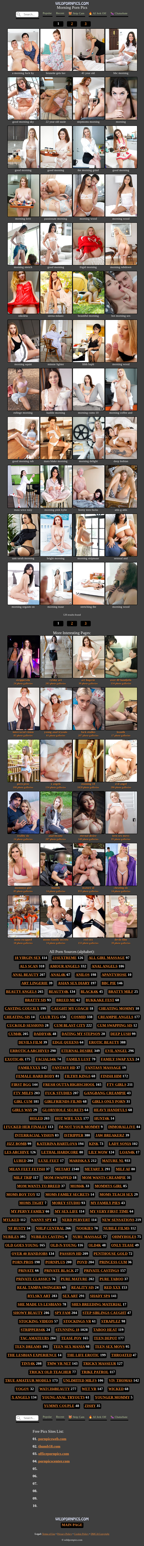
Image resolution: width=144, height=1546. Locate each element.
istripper (73, 1135)
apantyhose (114, 975)
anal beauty (56, 837)
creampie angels (115, 1017)
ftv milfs (23, 1093)
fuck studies (88, 733)
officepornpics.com (53, 1454)
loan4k (120, 733)
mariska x (79, 1161)
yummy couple (59, 1406)
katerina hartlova (57, 1144)
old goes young (21, 1245)
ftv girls (116, 1085)
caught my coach (69, 1008)
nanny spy (41, 1220)
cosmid (78, 1017)
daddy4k (43, 1034)
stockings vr (77, 1321)
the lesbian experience (32, 1355)
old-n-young (63, 1245)
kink (94, 1144)
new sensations (118, 1220)
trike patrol (95, 1372)
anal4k (58, 975)
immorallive (122, 1127)
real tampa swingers (39, 1287)
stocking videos (36, 1321)
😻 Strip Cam (76, 13)
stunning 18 (88, 785)
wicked (116, 1389)
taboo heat (105, 1330)
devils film (120, 941)
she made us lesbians (40, 1304)
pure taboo (111, 1279)
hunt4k (55, 889)
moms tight (31, 1203)
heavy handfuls (110, 1110)
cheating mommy (116, 1008)
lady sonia (120, 1144)
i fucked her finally (25, 1127)
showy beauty (28, 1313)
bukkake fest (100, 1000)
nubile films (116, 1228)
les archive (16, 1152)
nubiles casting (47, 1237)
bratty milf (120, 992)
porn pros (23, 785)
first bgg (21, 1085)
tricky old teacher (50, 1372)
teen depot (105, 1338)
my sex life (66, 1211)
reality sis (23, 837)
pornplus (55, 1262)
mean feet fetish (27, 1169)
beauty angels (21, 992)
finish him (111, 1076)
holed (36, 1118)
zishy (90, 1406)
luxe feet (48, 1161)
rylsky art (56, 681)
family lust (78, 1059)
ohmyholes (124, 1237)
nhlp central (50, 1228)
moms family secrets (55, 941)
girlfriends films (63, 1101)
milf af (123, 1169)
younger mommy (112, 1397)
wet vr (89, 1389)
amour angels (65, 966)
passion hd (71, 1254)
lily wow (98, 1152)
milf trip (23, 1178)
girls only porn (108, 1101)
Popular (47, 13)
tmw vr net (59, 1363)
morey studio (66, 1203)
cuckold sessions (25, 1025)
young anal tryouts (55, 733)
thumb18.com (49, 1446)
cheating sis (120, 889)
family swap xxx (117, 1059)
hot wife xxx (68, 1118)
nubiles (11, 1237)
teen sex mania (69, 1347)
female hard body (35, 1076)
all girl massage (107, 958)
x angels (56, 785)
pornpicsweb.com (52, 1439)
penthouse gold (111, 1254)
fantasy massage (103, 1068)
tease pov (71, 1338)
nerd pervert (76, 1220)
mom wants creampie (104, 1178)
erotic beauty (104, 1042)
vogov (22, 1389)
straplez (111, 1321)
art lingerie (88, 681)
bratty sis (35, 1000)
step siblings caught (104, 1313)
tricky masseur (99, 1363)
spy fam (62, 1313)
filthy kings (78, 1076)
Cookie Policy (81, 1533)
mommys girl (23, 889)
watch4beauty (54, 1389)
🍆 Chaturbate (119, 13)
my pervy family (28, 1211)
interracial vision (23, 733)
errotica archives (29, 1051)
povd (82, 1262)
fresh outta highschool (69, 1085)
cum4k (15, 1034)
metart (63, 1169)
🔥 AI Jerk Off (97, 13)
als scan (29, 966)
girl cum (23, 1101)
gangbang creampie (105, 1093)
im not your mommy (79, 1127)
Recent (60, 13)
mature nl (88, 889)
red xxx (88, 941)
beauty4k (59, 992)
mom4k (77, 1186)
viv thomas (120, 1380)
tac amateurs (34, 1338)
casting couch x (22, 1008)
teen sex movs (120, 837)
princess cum (113, 1262)
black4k (89, 992)
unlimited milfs (80, 1380)
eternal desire (88, 837)
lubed (20, 1161)
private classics (33, 1279)
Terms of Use (48, 1533)
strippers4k (23, 681)
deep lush (120, 1034)
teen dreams (28, 1347)
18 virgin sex (28, 958)
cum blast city (69, 1025)
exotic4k (14, 1059)
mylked (11, 1220)
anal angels (105, 966)
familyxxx (29, 1068)
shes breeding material (97, 1304)
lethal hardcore (59, 1152)
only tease (122, 1245)
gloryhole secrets (63, 1110)
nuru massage (87, 1237)
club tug (49, 1017)
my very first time (109, 1211)
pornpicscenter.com (54, 1461)
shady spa (100, 1296)
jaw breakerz (109, 1135)
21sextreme (64, 958)
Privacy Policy (64, 1533)
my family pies (105, 1203)
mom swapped (23, 941)
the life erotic (83, 1355)
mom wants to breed (38, 1186)
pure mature (74, 1279)
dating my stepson (81, 1034)
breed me (66, 1000)
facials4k (46, 1059)
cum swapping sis (114, 1025)
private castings (101, 1270)
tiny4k (28, 1363)
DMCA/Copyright (100, 1533)
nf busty (17, 1228)
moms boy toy (20, 1194)
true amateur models (28, 1380)
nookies (84, 1228)
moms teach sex (116, 1194)
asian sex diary (74, 983)
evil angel (121, 785)
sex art (70, 1296)
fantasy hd (63, 1068)
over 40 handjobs (120, 681)
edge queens (65, 1042)
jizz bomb (17, 1144)
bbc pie (109, 983)
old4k (94, 1245)
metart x (94, 1169)
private (26, 1270)
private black (59, 1270)
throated (121, 1355)
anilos (83, 975)
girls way (22, 1110)
